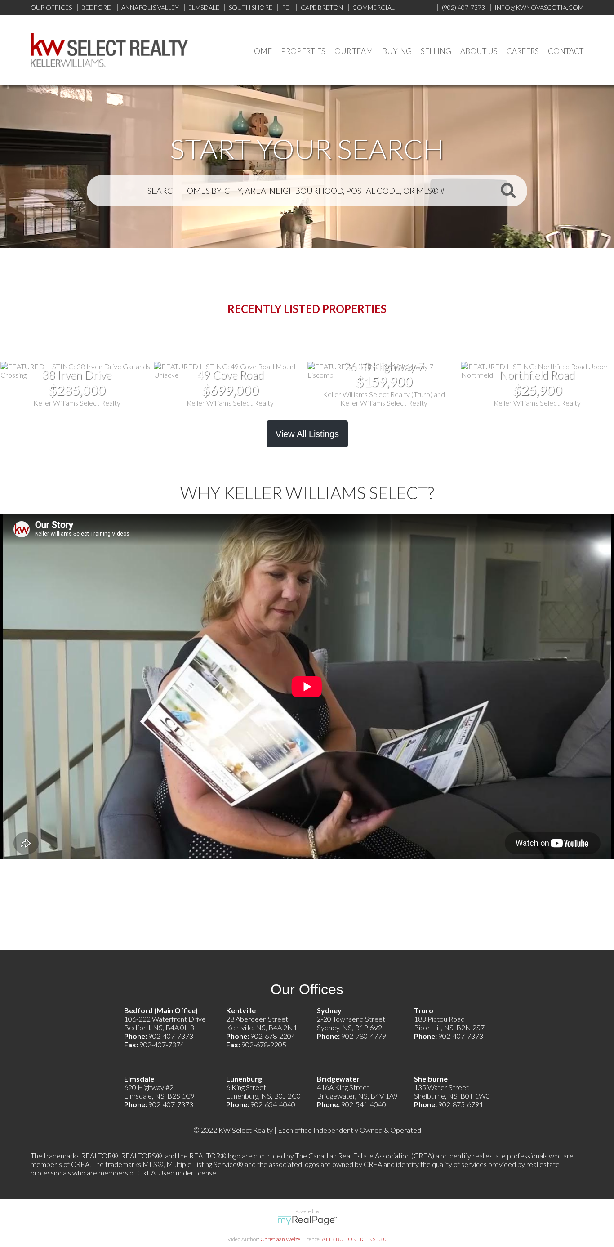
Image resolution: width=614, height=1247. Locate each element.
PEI (286, 7)
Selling (436, 51)
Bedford (96, 7)
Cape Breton (322, 7)
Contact (565, 51)
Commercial (373, 7)
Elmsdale (203, 7)
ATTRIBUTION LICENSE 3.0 (354, 1239)
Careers (523, 51)
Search (508, 189)
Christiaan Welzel (281, 1239)
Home (260, 51)
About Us (479, 51)
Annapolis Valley (150, 7)
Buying (397, 51)
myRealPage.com (307, 1220)
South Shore (250, 7)
